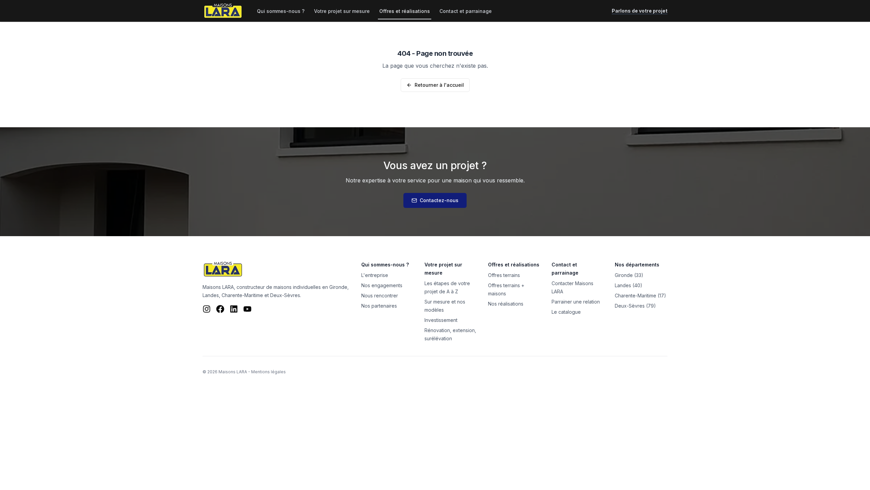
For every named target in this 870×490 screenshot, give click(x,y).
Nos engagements (381, 285)
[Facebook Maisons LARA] (220, 309)
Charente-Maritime (242, 295)
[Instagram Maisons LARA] (207, 309)
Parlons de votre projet (639, 11)
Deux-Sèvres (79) (635, 306)
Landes (211, 295)
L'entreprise (374, 275)
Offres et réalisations (404, 11)
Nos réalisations (505, 304)
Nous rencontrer (379, 295)
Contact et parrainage (465, 11)
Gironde (338, 287)
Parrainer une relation (576, 302)
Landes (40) (628, 285)
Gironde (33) (629, 275)
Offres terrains (504, 275)
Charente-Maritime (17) (640, 295)
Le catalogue (566, 312)
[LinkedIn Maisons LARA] (234, 309)
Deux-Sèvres (285, 295)
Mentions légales (268, 371)
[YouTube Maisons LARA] (247, 309)
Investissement (440, 320)
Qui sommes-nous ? (280, 11)
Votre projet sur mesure (342, 11)
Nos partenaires (379, 306)
